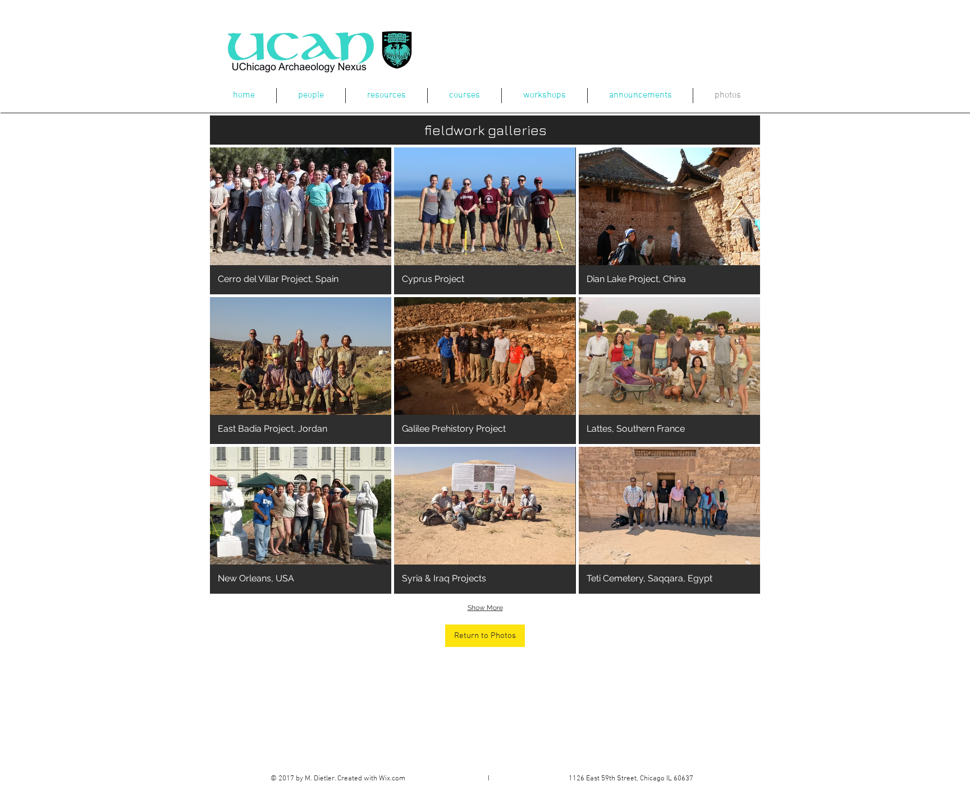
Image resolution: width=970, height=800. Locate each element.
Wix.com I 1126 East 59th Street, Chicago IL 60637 (536, 778)
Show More (485, 608)
